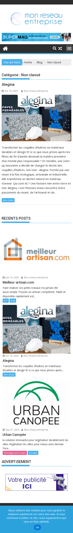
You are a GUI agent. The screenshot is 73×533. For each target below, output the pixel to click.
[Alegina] (36, 118)
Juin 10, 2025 (12, 277)
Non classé (8, 200)
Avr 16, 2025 (12, 355)
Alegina (8, 84)
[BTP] (5, 48)
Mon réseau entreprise (36, 91)
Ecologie (33, 452)
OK (37, 527)
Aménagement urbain (15, 452)
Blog (13, 300)
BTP (6, 300)
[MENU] (69, 48)
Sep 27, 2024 (12, 429)
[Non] (68, 519)
